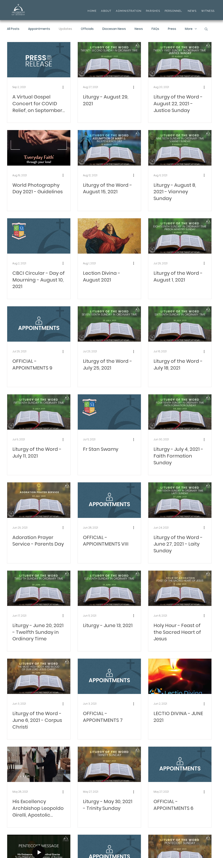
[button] (206, 29)
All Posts (13, 29)
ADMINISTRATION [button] (128, 10)
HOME (92, 10)
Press (172, 29)
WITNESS (207, 10)
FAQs (155, 29)
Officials (87, 29)
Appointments (39, 29)
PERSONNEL (173, 10)
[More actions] (64, 87)
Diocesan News (114, 29)
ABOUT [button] (106, 10)
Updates (65, 29)
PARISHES (153, 10)
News (139, 29)
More (189, 29)
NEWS (192, 10)
